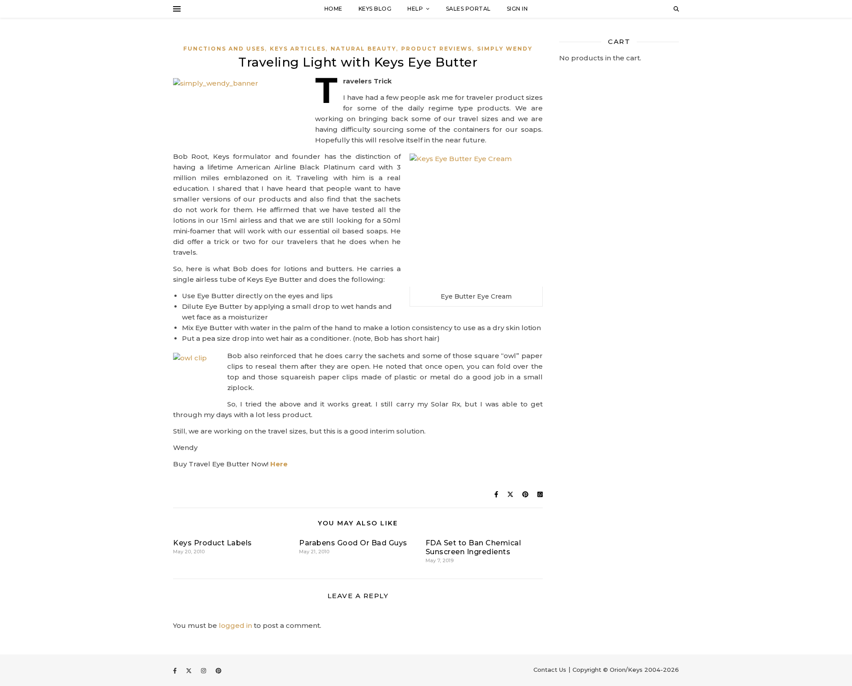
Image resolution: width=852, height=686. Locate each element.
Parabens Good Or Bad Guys (353, 543)
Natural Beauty (363, 48)
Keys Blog (375, 8)
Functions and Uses (224, 48)
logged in (235, 625)
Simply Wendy (504, 48)
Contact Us (549, 669)
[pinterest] (218, 670)
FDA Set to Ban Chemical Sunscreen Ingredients (473, 547)
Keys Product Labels (212, 543)
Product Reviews (436, 48)
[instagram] (204, 670)
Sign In (517, 8)
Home (333, 8)
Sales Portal (468, 8)
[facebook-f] (175, 670)
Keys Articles (298, 48)
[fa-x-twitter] (189, 670)
